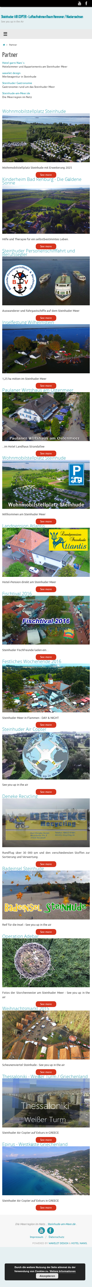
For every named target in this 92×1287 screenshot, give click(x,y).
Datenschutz (56, 1223)
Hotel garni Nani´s (13, 63)
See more (46, 174)
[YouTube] (79, 3)
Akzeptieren (47, 1276)
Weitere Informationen (63, 1271)
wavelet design (11, 73)
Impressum (36, 1223)
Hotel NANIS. (79, 1229)
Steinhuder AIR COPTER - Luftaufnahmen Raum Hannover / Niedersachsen (42, 17)
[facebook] (86, 3)
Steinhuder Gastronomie (17, 83)
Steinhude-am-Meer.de (16, 93)
